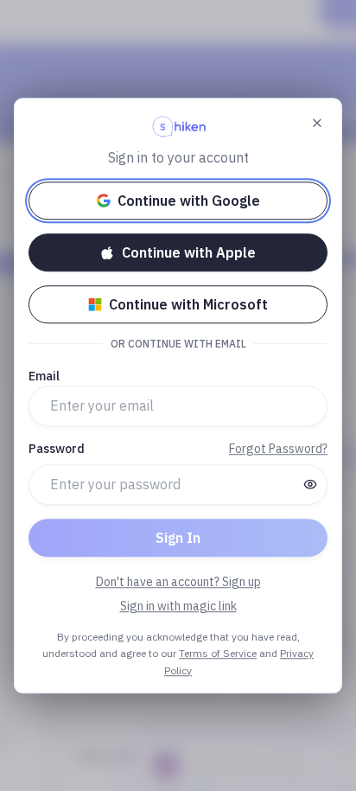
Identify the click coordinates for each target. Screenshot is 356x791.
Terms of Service (218, 653)
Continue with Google (189, 200)
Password (57, 449)
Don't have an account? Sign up (178, 582)
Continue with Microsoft (188, 304)
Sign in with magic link (178, 606)
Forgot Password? (278, 448)
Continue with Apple (189, 252)
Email (44, 376)
